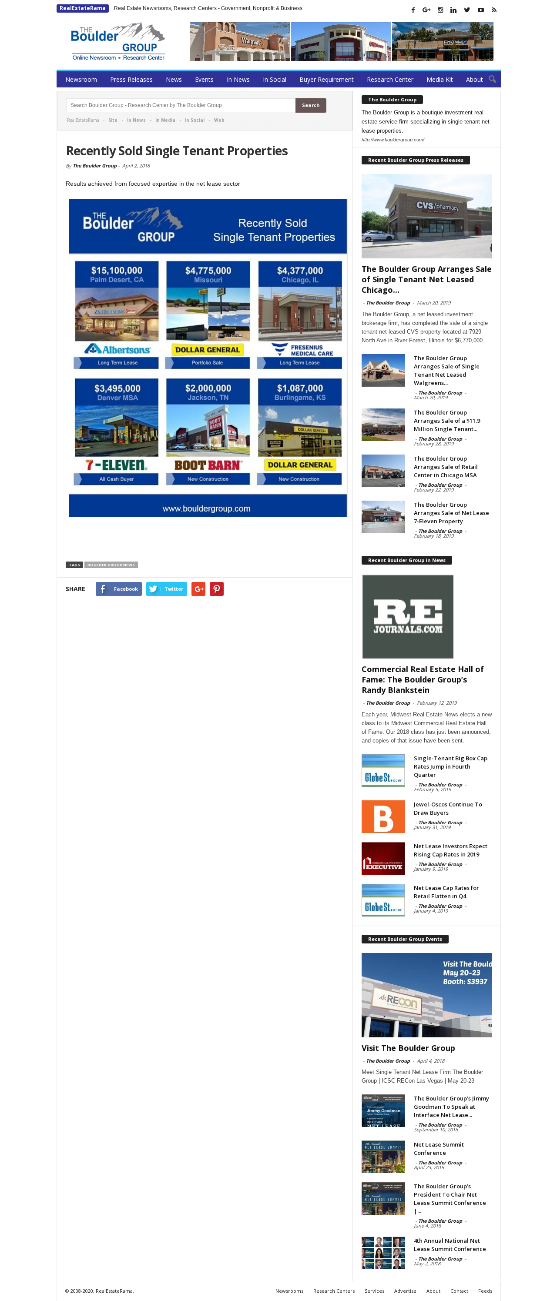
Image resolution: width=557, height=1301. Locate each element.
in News (136, 120)
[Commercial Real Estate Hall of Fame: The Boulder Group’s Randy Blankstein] (427, 616)
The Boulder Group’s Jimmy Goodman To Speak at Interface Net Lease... (451, 1106)
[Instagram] (440, 10)
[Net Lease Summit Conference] (383, 1156)
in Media (165, 120)
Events (204, 79)
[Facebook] (413, 10)
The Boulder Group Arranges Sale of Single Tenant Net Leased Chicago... (427, 279)
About (474, 79)
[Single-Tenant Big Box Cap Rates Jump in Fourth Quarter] (383, 770)
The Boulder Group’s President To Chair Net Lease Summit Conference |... (450, 1198)
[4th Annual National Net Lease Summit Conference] (383, 1253)
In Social (274, 79)
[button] (487, 79)
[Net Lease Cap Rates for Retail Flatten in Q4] (383, 900)
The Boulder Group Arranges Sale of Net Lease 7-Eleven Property (451, 513)
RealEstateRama (83, 8)
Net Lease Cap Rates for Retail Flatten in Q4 (446, 892)
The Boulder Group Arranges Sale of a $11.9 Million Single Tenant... (447, 420)
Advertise (405, 1291)
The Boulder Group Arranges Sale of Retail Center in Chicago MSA (446, 467)
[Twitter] (467, 10)
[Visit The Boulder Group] (427, 995)
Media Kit (439, 79)
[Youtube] (481, 10)
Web (219, 120)
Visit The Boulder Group (408, 1048)
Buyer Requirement (326, 79)
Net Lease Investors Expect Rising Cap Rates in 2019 (450, 850)
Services (374, 1291)
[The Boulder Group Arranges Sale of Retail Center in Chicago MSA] (383, 471)
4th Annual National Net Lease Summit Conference (450, 1245)
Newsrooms (289, 1291)
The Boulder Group (95, 165)
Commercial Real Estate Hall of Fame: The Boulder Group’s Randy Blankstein (423, 679)
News (174, 79)
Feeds (485, 1291)
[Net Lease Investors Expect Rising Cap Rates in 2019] (383, 858)
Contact (459, 1291)
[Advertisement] (205, 540)
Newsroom (81, 79)
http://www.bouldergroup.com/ (393, 139)
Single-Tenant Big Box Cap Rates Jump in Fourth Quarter (450, 766)
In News (238, 79)
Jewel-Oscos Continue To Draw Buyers (448, 808)
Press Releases (131, 79)
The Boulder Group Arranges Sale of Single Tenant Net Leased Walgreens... (447, 370)
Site (112, 120)
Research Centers (334, 1291)
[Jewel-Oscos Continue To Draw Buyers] (383, 816)
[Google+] (427, 10)
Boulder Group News (111, 565)
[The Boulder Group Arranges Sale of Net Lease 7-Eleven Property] (383, 517)
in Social (195, 120)
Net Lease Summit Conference (439, 1148)
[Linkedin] (454, 10)
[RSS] (494, 10)
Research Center (390, 79)
